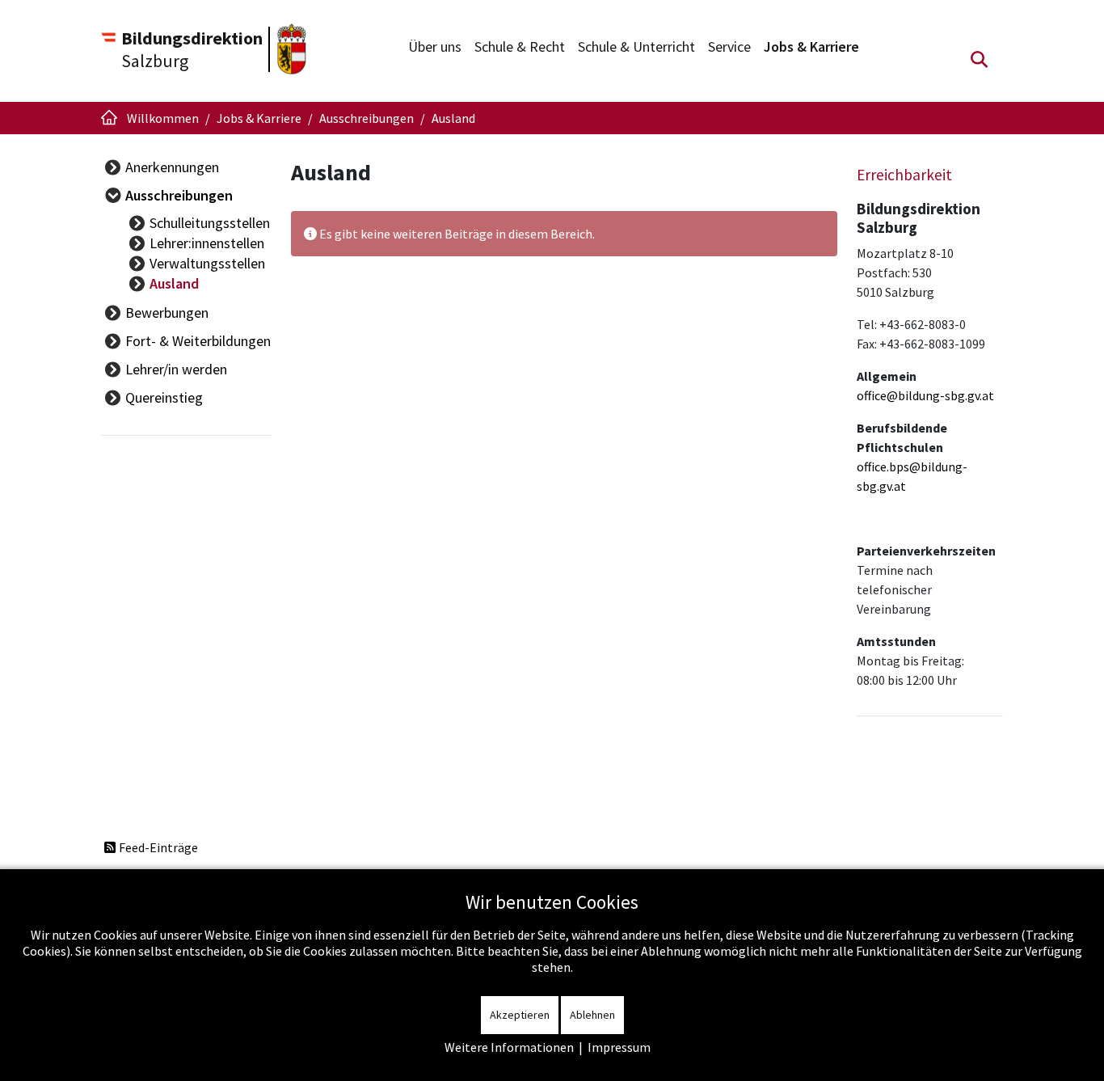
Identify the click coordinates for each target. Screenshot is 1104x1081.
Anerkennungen (172, 167)
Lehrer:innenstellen (207, 243)
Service (729, 46)
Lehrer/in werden (176, 369)
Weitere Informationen (509, 1047)
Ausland (174, 283)
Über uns (434, 46)
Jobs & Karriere (811, 46)
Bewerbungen (167, 312)
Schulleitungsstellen (210, 222)
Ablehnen (592, 1014)
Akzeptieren (520, 1014)
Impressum (619, 1047)
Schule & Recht (519, 46)
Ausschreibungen (179, 195)
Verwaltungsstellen (207, 263)
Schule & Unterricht (636, 46)
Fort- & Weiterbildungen (198, 340)
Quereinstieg (164, 397)
